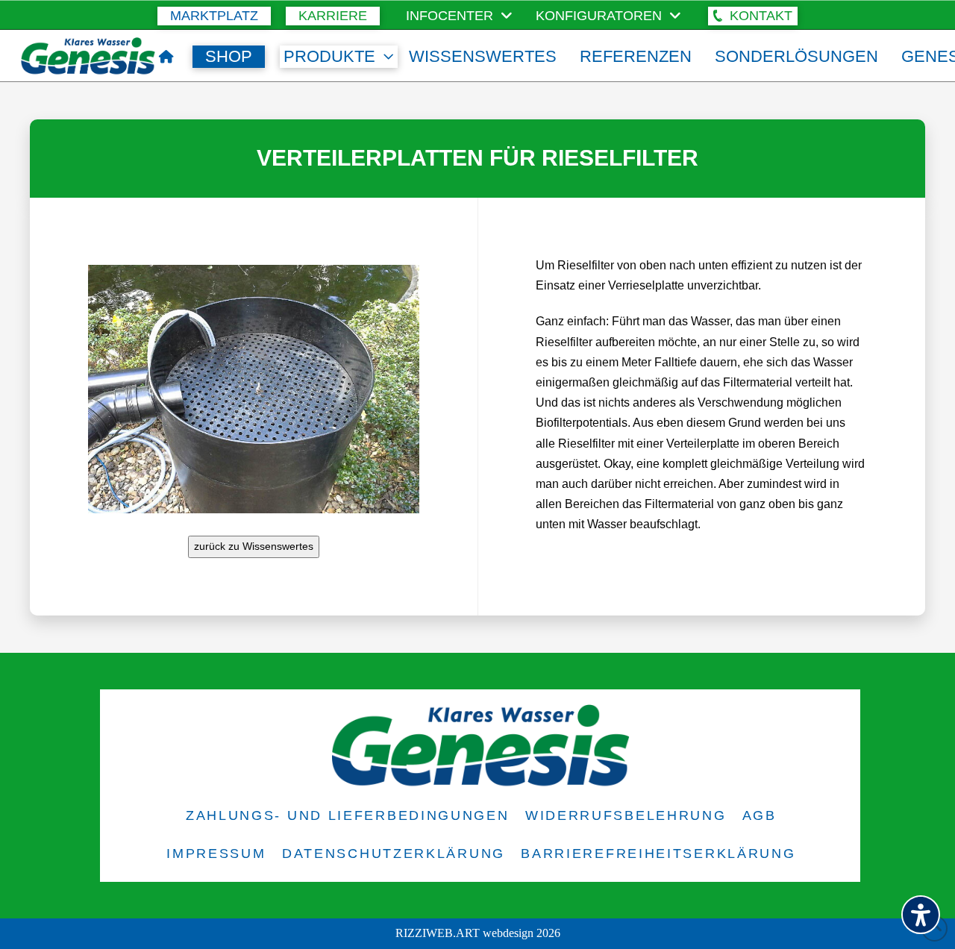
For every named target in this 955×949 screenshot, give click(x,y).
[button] (753, 16)
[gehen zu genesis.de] (166, 56)
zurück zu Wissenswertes (253, 546)
